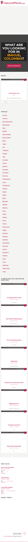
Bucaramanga (7, 134)
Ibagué (4, 192)
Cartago (5, 153)
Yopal (4, 271)
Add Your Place (17, 533)
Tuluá (4, 259)
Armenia (5, 118)
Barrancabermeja (7, 121)
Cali (4, 147)
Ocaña (4, 214)
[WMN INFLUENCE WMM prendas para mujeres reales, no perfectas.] (14, 390)
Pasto (4, 220)
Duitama (5, 166)
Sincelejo (5, 246)
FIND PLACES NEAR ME (14, 65)
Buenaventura (7, 137)
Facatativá (5, 172)
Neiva (4, 211)
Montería (5, 208)
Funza (4, 182)
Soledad (5, 255)
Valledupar (6, 265)
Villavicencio (6, 268)
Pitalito (4, 230)
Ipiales (4, 195)
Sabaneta (5, 239)
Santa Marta (6, 243)
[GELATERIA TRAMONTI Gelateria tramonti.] (14, 411)
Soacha (5, 249)
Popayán (5, 233)
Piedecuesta (6, 227)
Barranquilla (6, 125)
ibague (13, 55)
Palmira (5, 217)
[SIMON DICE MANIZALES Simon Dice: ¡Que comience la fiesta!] (14, 432)
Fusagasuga (6, 185)
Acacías (5, 115)
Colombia (13, 58)
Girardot (5, 188)
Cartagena (5, 150)
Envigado (5, 169)
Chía (4, 156)
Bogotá (5, 131)
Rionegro (5, 236)
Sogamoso (6, 252)
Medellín (5, 204)
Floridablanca (6, 179)
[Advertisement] (14, 20)
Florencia (5, 176)
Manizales (5, 201)
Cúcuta (5, 163)
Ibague (13, 95)
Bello (4, 128)
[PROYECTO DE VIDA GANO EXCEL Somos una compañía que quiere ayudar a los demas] (14, 369)
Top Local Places (8, 536)
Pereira (5, 223)
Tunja (4, 262)
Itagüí (4, 198)
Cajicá (4, 144)
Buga (4, 141)
